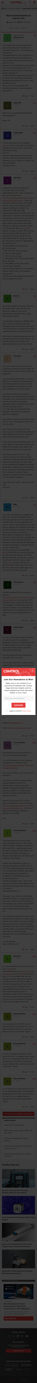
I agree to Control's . (20, 711)
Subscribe (18, 705)
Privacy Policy (26, 711)
